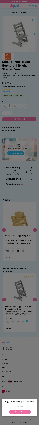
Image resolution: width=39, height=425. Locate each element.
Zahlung (25, 419)
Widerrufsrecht (16, 422)
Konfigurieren (20, 406)
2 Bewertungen (6, 91)
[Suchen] (26, 5)
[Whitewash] (25, 106)
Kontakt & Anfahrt (16, 153)
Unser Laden (5, 363)
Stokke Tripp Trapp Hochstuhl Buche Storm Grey (18, 308)
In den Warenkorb (19, 119)
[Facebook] (3, 348)
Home (3, 354)
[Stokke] (8, 56)
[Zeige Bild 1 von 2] (34, 34)
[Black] (18, 250)
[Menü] (2, 5)
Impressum (9, 419)
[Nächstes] (34, 49)
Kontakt (4, 367)
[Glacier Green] (4, 106)
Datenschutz (17, 419)
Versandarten (6, 387)
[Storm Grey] (9, 106)
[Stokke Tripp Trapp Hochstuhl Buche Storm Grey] (19, 289)
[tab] (19, 173)
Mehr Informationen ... (26, 403)
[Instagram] (11, 348)
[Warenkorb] (36, 5)
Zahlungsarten (6, 377)
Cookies (24, 422)
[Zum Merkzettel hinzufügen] (33, 20)
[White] (20, 106)
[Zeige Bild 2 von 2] (34, 36)
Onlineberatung (6, 371)
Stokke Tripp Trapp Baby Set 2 (18, 236)
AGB (30, 419)
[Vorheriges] (30, 49)
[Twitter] (7, 348)
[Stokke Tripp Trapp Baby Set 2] (19, 218)
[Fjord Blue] (7, 250)
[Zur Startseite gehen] (14, 5)
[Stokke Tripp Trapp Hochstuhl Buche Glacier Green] (19, 34)
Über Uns (4, 359)
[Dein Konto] (33, 5)
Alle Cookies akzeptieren (20, 412)
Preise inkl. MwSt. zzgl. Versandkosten (13, 86)
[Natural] (14, 106)
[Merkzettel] (30, 5)
